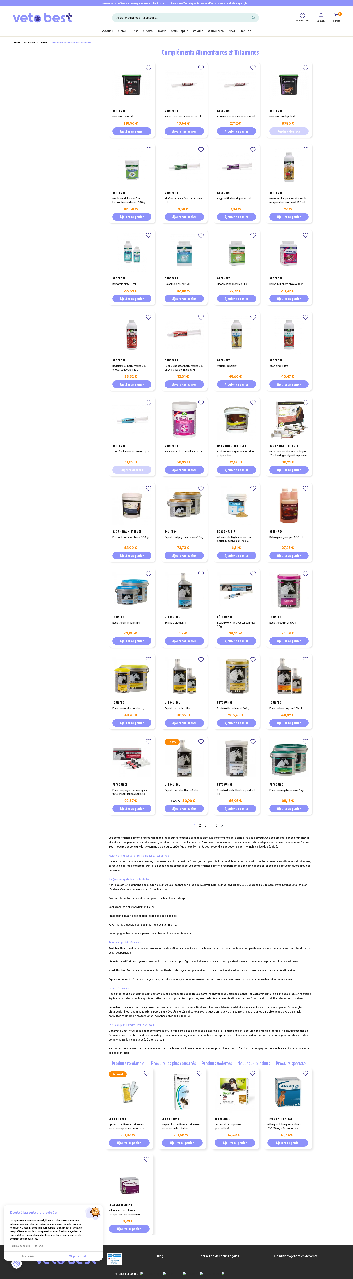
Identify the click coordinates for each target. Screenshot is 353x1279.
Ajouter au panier (132, 131)
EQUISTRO (171, 531)
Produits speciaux (291, 1063)
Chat (135, 31)
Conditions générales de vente (296, 1256)
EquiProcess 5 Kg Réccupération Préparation (235, 453)
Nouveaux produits (254, 1063)
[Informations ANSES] (110, 1258)
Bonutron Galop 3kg (123, 116)
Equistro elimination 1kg (126, 622)
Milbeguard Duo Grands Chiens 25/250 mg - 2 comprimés (284, 1126)
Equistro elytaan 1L (175, 622)
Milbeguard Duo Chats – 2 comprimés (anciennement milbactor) (125, 1212)
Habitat (245, 31)
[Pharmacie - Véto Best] (42, 17)
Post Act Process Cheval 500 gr (130, 537)
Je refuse (40, 1246)
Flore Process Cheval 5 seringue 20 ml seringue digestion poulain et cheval (288, 453)
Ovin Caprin (179, 31)
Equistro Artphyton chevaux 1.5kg (184, 537)
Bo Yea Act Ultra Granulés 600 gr (183, 451)
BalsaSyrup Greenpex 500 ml (286, 537)
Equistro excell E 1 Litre (177, 708)
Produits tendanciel (128, 1063)
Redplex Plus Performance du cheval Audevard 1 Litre (129, 367)
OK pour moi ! (77, 1256)
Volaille (198, 31)
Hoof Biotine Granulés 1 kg (232, 284)
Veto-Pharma (118, 1118)
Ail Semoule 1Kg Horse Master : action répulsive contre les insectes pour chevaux (234, 539)
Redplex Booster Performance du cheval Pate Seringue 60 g (184, 367)
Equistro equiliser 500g (282, 622)
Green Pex (276, 531)
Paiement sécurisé (126, 1273)
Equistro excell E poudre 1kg (128, 708)
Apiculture (216, 31)
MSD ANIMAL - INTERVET (231, 446)
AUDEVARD (119, 111)
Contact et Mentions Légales (218, 1256)
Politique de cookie (20, 1246)
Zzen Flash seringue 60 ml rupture (131, 451)
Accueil (107, 31)
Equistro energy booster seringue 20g (236, 624)
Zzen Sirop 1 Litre (278, 365)
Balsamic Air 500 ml (124, 284)
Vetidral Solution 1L (227, 365)
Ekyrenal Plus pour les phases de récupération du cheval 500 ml (287, 200)
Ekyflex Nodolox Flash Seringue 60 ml (184, 200)
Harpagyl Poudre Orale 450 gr (286, 284)
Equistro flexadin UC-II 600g (233, 708)
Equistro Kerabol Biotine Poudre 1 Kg (236, 792)
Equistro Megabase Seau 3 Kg (286, 790)
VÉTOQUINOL (172, 617)
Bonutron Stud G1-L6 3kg (283, 116)
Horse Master (226, 531)
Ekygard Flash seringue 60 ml (234, 198)
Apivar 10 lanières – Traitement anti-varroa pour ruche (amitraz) (128, 1126)
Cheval (148, 31)
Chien (122, 31)
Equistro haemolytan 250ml (285, 708)
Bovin (162, 31)
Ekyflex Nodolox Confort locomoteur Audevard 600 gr (129, 200)
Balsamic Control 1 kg (177, 284)
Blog (160, 1256)
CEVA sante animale (280, 1118)
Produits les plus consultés (173, 1063)
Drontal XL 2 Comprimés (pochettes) (228, 1126)
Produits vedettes (217, 1063)
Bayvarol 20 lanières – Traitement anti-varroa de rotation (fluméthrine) (181, 1126)
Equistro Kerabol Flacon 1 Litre (181, 790)
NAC (232, 31)
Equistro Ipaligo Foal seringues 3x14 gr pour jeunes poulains (129, 792)
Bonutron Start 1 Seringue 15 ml (183, 116)
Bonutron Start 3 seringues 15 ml (236, 116)
